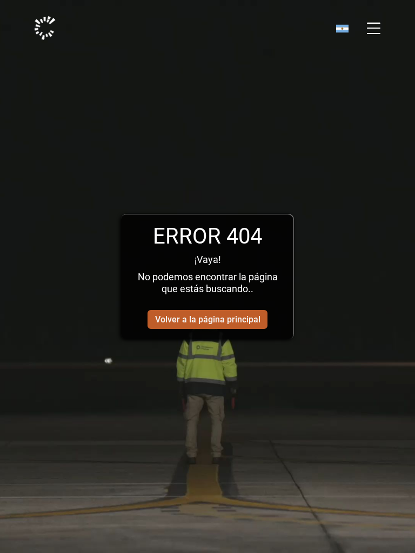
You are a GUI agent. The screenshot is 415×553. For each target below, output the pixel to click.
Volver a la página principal (207, 319)
